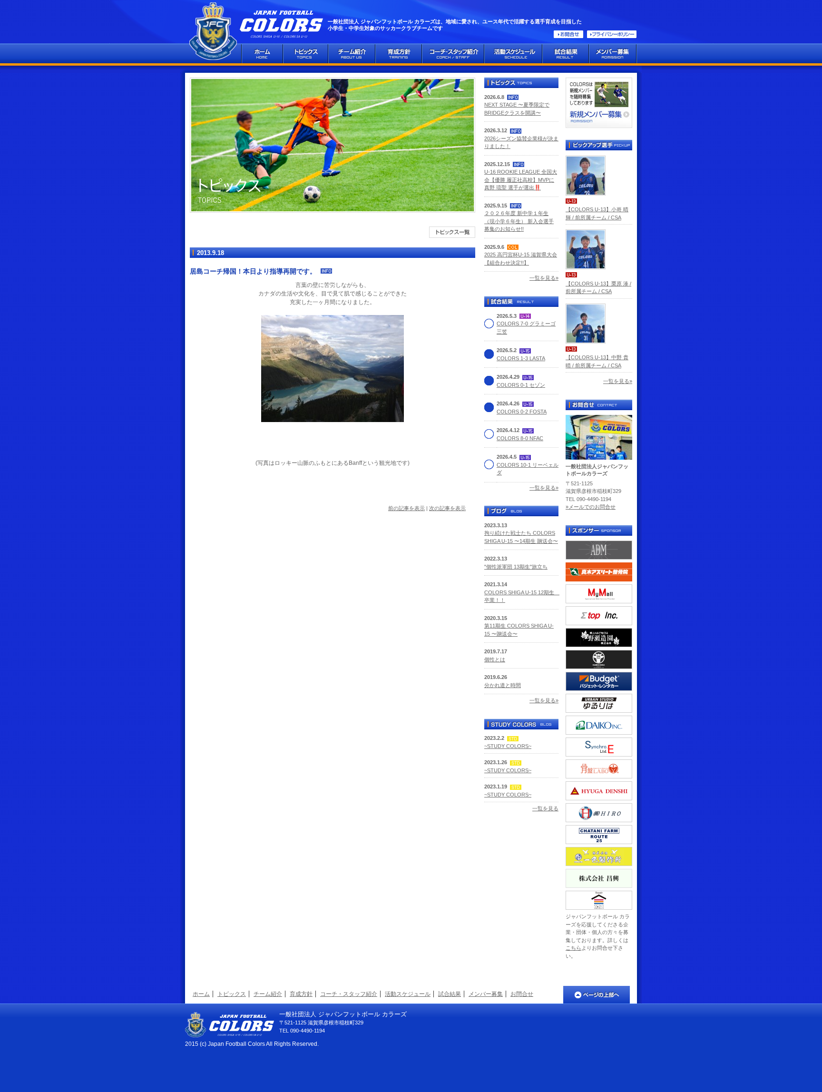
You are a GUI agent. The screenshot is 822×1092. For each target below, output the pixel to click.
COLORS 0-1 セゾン (521, 385)
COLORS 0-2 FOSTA (522, 411)
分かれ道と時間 (502, 685)
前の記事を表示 (406, 508)
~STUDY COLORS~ (507, 746)
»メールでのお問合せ (591, 507)
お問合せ (521, 994)
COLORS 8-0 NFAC (520, 438)
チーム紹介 (268, 994)
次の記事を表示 (447, 508)
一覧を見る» (543, 278)
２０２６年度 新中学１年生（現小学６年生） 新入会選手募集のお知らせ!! (519, 221)
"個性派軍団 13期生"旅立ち (516, 567)
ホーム (201, 994)
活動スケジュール (408, 994)
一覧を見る (545, 808)
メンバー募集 (486, 994)
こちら (573, 948)
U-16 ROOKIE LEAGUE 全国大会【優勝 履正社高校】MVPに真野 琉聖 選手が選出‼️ (520, 179)
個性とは (494, 659)
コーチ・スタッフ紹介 (348, 994)
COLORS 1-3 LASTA (521, 358)
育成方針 (301, 994)
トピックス (231, 994)
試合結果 (449, 994)
